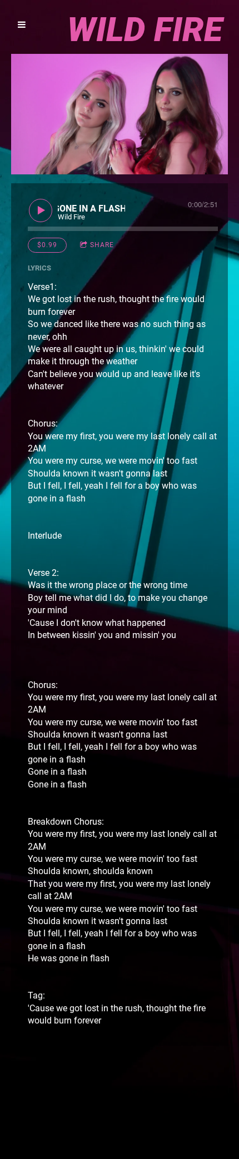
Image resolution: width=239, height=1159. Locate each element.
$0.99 (47, 245)
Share (102, 245)
